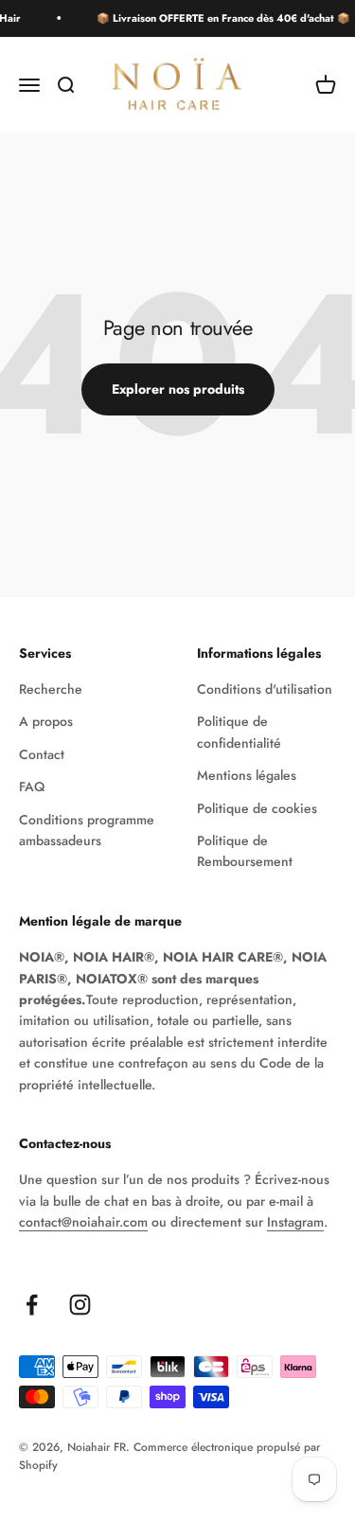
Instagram (295, 1221)
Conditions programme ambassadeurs (86, 830)
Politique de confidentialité (239, 731)
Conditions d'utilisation (264, 689)
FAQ (31, 786)
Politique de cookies (257, 808)
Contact (41, 754)
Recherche (50, 689)
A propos (46, 721)
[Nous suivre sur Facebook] (31, 1304)
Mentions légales (246, 775)
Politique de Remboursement (245, 851)
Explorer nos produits (178, 389)
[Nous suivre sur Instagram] (80, 1304)
